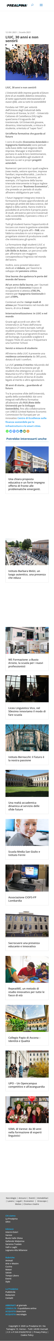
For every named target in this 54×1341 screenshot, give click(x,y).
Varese (8, 1235)
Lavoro (10, 1201)
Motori (8, 1269)
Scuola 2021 (25, 32)
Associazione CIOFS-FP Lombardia (22, 899)
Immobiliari (42, 1198)
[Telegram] (10, 431)
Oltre (7, 1221)
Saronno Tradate (13, 1244)
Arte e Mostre (12, 1263)
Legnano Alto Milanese (16, 1250)
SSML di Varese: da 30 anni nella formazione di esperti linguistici (25, 1132)
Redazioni (10, 1295)
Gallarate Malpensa (14, 1241)
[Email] (24, 431)
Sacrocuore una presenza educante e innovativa (24, 944)
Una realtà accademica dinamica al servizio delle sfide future (23, 806)
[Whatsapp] (7, 431)
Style (7, 1281)
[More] (27, 431)
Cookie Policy (27, 1335)
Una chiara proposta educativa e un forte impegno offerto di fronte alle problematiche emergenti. (26, 484)
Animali (9, 1260)
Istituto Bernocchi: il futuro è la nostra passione (26, 758)
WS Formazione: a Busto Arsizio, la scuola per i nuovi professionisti (25, 663)
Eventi (32, 1198)
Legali (19, 1201)
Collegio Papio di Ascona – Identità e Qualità (24, 1039)
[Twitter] (17, 431)
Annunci (23, 1198)
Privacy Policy (40, 1332)
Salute (8, 1272)
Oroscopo (42, 1201)
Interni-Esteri (11, 1232)
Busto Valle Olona (14, 1238)
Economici (29, 1201)
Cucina (8, 1266)
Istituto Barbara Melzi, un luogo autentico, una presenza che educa (27, 574)
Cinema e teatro (31, 1204)
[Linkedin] (21, 431)
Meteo (18, 1204)
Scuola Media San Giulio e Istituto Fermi (24, 853)
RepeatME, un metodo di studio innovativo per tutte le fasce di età (26, 992)
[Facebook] (14, 431)
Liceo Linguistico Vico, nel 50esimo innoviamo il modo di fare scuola (27, 711)
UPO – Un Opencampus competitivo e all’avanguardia (26, 1085)
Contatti (9, 1298)
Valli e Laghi (11, 1247)
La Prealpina (11, 1218)
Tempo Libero (12, 1275)
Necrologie (11, 1198)
